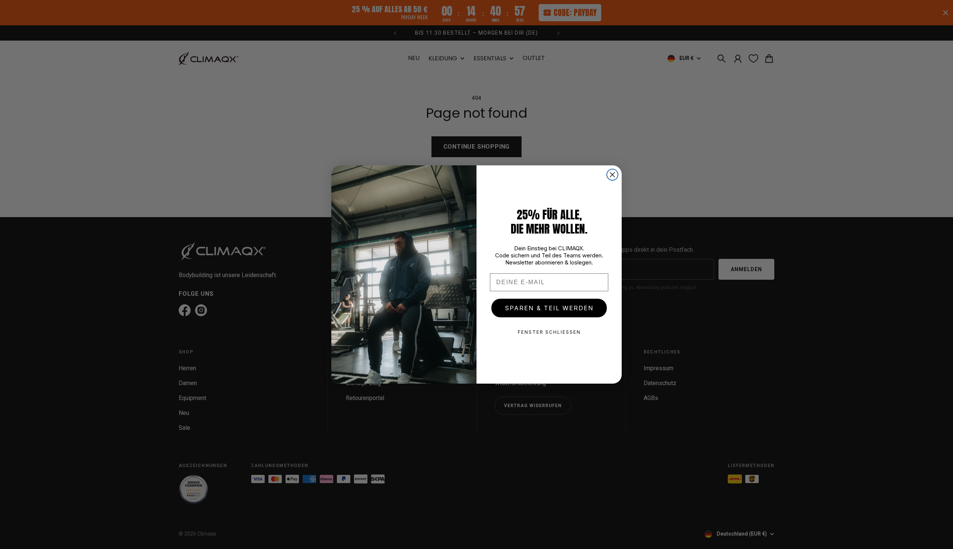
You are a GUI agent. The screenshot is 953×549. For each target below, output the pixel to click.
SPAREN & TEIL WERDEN (549, 308)
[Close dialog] (612, 174)
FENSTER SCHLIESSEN (549, 332)
